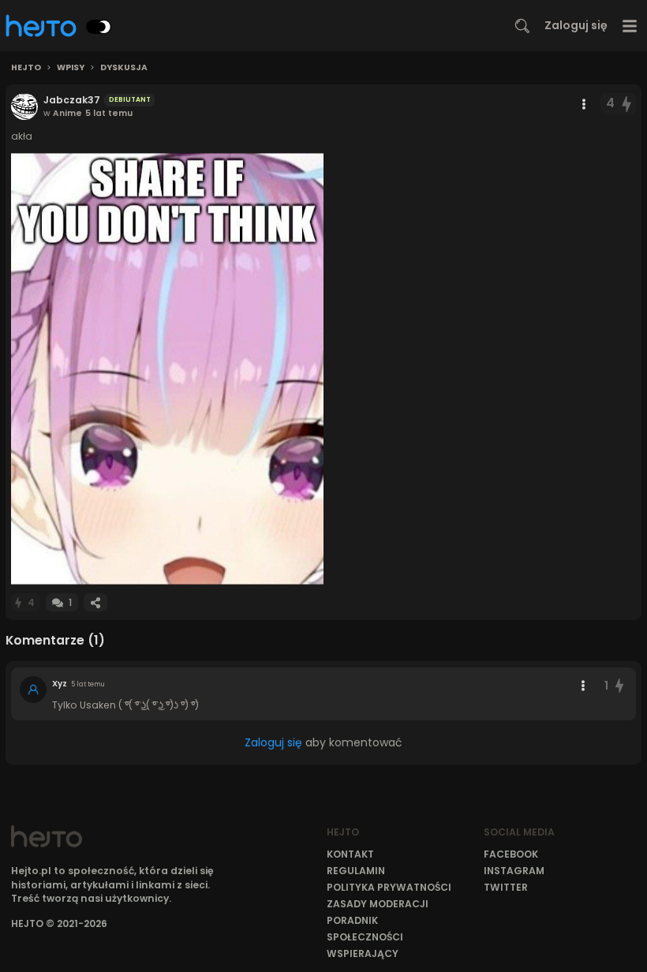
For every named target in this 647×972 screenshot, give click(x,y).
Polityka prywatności (389, 887)
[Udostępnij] (95, 602)
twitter (506, 887)
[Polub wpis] (627, 103)
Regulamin (356, 870)
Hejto (26, 67)
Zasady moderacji (377, 903)
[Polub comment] (619, 686)
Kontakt (350, 854)
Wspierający (362, 953)
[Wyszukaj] (522, 26)
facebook (511, 854)
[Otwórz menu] (630, 25)
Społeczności (365, 937)
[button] (167, 369)
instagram (514, 870)
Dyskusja (124, 67)
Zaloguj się (576, 25)
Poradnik (352, 920)
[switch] (98, 27)
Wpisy (70, 67)
